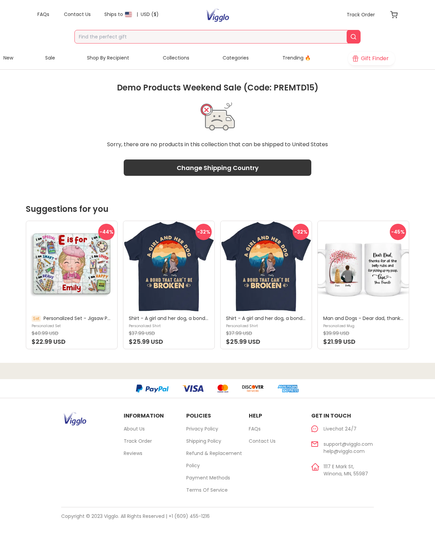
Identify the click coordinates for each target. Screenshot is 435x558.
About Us (134, 428)
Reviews (133, 453)
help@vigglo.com (344, 451)
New (8, 57)
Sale (50, 57)
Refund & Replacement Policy (214, 459)
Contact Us (262, 441)
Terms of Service (207, 490)
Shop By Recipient (108, 57)
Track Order (138, 441)
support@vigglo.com (348, 444)
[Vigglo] (217, 15)
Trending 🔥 (296, 57)
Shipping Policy (203, 441)
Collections (176, 57)
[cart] (394, 14)
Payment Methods (208, 477)
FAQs (255, 428)
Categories (236, 57)
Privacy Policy (202, 428)
